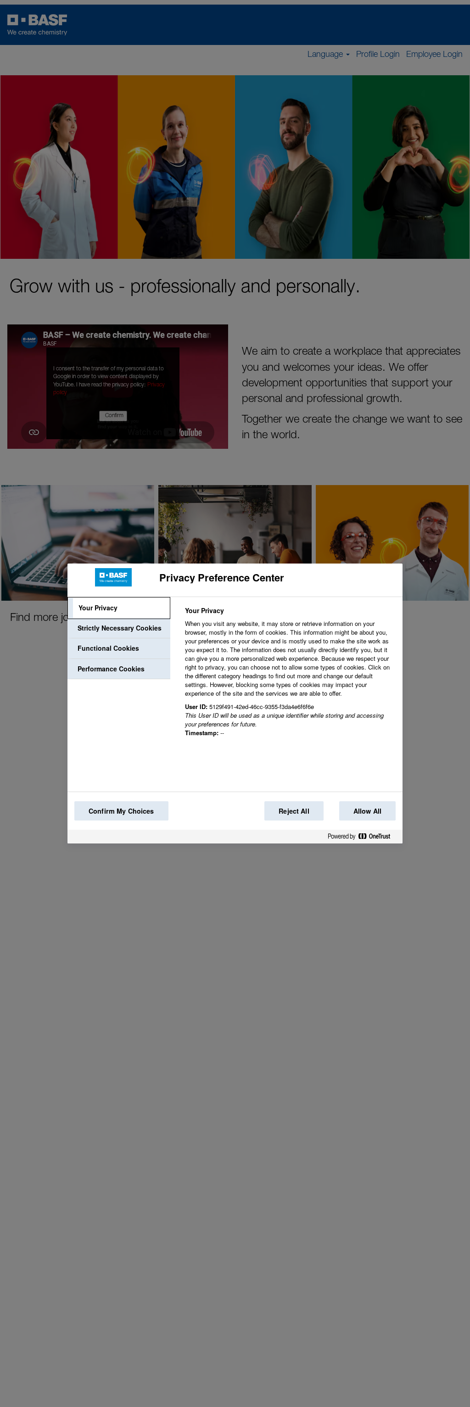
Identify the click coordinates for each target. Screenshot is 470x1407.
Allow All (367, 810)
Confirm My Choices (121, 810)
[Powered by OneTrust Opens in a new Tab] (362, 838)
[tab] (118, 608)
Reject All (294, 810)
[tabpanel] (289, 677)
